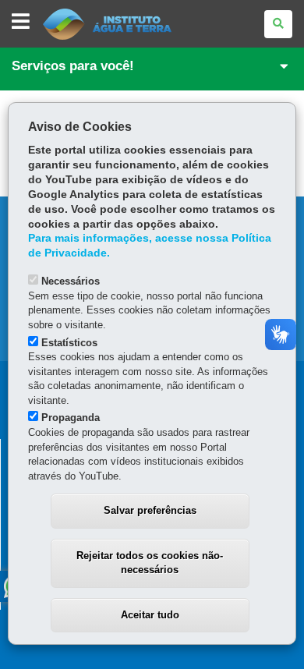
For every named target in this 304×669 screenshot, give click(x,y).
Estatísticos (69, 343)
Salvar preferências (150, 510)
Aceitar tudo (150, 615)
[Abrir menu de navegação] (21, 22)
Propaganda (70, 417)
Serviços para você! (73, 65)
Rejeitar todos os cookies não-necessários (149, 563)
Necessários (70, 281)
